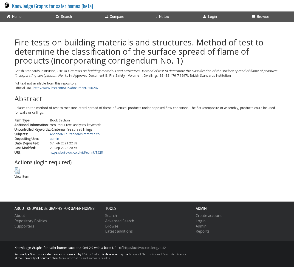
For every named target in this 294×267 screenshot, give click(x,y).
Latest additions (119, 231)
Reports (202, 231)
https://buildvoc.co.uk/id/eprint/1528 (76, 152)
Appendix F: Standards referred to (75, 134)
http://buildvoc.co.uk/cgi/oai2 (144, 247)
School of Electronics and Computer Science (157, 254)
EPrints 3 (87, 254)
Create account (209, 215)
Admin (201, 226)
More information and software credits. (85, 258)
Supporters (24, 226)
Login (201, 220)
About (19, 215)
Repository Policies (30, 220)
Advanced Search (119, 220)
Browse (111, 226)
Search (111, 215)
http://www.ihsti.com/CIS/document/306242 (66, 88)
